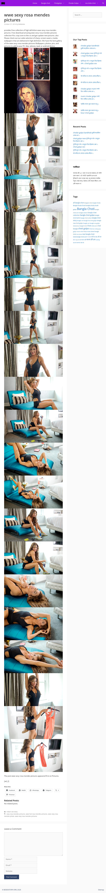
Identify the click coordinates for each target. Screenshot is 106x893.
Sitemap (101, 890)
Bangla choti (45, 3)
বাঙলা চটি (74, 242)
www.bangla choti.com (80, 237)
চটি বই (74, 240)
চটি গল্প (99, 237)
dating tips (98, 229)
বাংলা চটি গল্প (91, 239)
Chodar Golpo (74, 3)
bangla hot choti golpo (90, 220)
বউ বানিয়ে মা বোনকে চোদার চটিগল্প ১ (91, 82)
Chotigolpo (58, 3)
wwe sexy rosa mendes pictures (26, 816)
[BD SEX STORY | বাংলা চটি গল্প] (3, 3)
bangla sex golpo (95, 223)
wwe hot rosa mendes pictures (36, 814)
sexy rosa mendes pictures (16, 814)
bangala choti (88, 203)
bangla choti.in (83, 212)
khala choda (87, 231)
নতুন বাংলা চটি (78, 240)
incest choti (80, 231)
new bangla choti (88, 234)
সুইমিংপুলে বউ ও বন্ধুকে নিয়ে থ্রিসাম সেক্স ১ (85, 150)
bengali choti (83, 226)
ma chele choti (90, 3)
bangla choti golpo (87, 215)
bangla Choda (96, 203)
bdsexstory (76, 226)
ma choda (79, 234)
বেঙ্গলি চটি (78, 242)
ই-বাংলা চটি (89, 237)
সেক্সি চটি (82, 242)
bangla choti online (86, 218)
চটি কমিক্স (95, 237)
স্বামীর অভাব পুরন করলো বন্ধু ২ (90, 104)
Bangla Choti (86, 209)
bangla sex (86, 223)
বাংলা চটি (84, 240)
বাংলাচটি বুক (98, 240)
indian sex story (12, 812)
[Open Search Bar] (103, 3)
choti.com (94, 226)
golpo (74, 231)
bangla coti (80, 220)
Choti (89, 226)
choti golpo (83, 228)
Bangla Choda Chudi (79, 205)
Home (35, 3)
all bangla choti (78, 203)
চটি (93, 237)
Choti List (92, 229)
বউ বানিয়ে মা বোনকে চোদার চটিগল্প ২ (91, 76)
